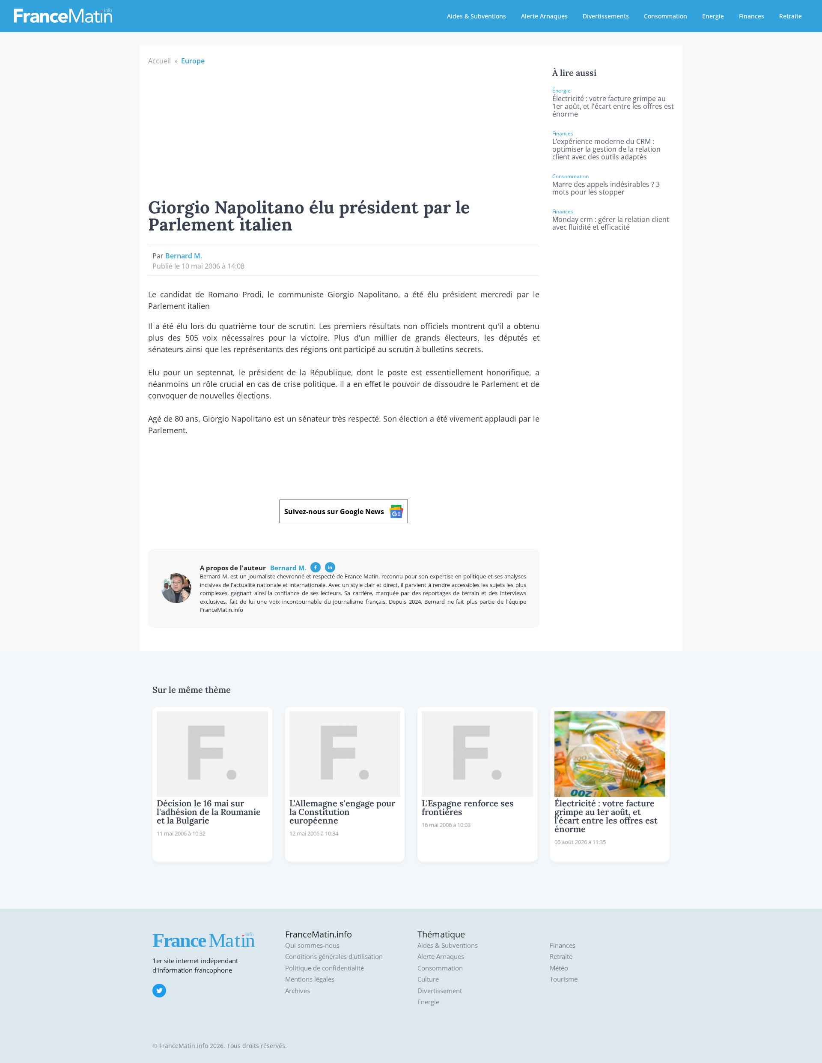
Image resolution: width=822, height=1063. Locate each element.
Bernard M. (183, 256)
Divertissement (439, 991)
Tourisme (564, 979)
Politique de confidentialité (324, 968)
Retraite (790, 16)
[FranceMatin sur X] (159, 990)
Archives (297, 991)
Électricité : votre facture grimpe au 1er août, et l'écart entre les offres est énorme (613, 106)
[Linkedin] (330, 567)
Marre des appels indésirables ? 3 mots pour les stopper (606, 188)
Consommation (665, 16)
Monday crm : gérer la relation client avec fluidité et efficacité (610, 223)
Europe (193, 61)
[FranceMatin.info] (63, 15)
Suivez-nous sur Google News (334, 511)
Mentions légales (309, 979)
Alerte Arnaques (544, 16)
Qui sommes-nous (312, 945)
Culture (428, 979)
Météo (559, 968)
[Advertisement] (343, 130)
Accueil (159, 61)
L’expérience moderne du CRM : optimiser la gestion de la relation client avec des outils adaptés (606, 149)
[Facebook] (315, 567)
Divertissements (606, 16)
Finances (751, 16)
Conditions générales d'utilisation (334, 956)
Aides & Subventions (476, 16)
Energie (713, 16)
